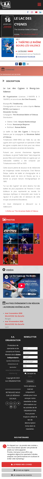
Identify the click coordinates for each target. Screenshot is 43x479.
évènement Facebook (26, 57)
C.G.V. (30, 376)
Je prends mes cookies (23, 464)
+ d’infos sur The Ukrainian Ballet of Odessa (21, 211)
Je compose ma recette (22, 475)
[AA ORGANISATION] (6, 8)
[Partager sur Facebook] (16, 64)
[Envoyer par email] (27, 64)
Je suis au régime (22, 470)
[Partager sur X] (20, 64)
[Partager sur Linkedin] (24, 64)
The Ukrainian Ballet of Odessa (26, 35)
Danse (30, 51)
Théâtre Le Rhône (29, 42)
